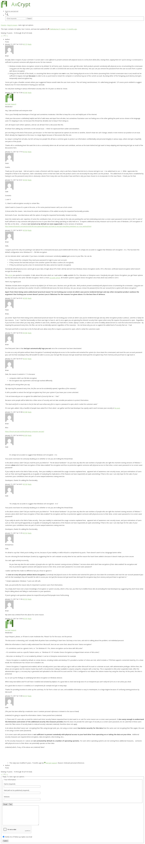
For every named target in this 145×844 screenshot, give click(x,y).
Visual (5, 804)
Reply (29, 44)
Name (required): (9, 784)
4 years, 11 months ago (69, 29)
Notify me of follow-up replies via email (18, 837)
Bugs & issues (12, 25)
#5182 (25, 152)
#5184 (25, 230)
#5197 (25, 696)
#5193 (25, 599)
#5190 (25, 484)
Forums (3, 25)
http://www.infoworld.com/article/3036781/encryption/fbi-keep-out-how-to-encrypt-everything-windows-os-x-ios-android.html (48, 226)
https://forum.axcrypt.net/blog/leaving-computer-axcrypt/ (24, 431)
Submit (5, 841)
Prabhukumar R (54, 29)
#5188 (25, 412)
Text (10, 804)
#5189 (25, 435)
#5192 (25, 533)
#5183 (25, 180)
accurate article (55, 278)
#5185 (25, 298)
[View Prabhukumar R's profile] (48, 29)
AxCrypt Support (10, 104)
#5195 (25, 619)
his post (117, 408)
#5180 (25, 93)
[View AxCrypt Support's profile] (9, 102)
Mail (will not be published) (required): (16, 790)
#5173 (25, 44)
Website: (7, 797)
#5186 (25, 333)
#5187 (25, 359)
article (10, 275)
